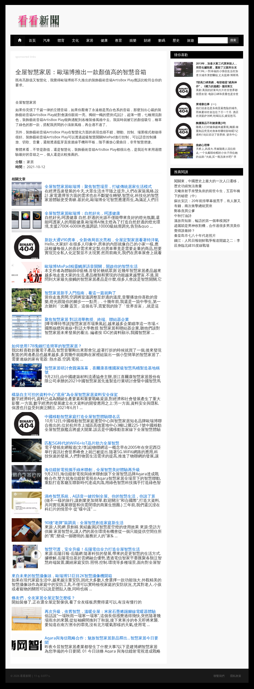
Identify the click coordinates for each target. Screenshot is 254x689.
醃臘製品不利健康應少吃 (211, 123)
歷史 (176, 40)
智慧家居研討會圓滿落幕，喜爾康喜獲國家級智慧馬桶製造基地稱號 (102, 370)
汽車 (46, 40)
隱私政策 (235, 676)
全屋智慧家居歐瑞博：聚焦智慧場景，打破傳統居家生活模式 (98, 186)
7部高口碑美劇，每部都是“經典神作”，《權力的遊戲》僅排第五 (216, 84)
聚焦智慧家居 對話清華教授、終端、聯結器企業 (87, 319)
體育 (61, 40)
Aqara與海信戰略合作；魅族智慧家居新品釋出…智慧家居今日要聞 (101, 640)
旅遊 (190, 40)
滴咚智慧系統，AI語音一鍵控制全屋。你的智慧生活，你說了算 (100, 496)
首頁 (32, 40)
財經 (147, 40)
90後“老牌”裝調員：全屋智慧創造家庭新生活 (84, 522)
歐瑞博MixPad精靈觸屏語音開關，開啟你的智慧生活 (91, 266)
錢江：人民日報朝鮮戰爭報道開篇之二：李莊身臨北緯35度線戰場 (207, 243)
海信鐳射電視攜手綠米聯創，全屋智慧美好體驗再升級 (92, 469)
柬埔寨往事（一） (207, 104)
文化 (75, 40)
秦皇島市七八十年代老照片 (195, 235)
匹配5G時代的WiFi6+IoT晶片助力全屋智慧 (82, 443)
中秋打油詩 (182, 215)
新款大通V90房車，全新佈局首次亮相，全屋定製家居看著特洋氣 (102, 239)
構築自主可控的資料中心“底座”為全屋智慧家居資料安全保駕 (65, 394)
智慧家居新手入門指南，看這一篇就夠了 (80, 293)
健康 (104, 40)
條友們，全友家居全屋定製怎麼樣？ (43, 597)
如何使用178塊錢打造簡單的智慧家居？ (47, 346)
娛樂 (132, 40)
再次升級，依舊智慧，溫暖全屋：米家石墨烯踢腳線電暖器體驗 (100, 611)
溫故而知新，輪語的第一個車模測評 (202, 220)
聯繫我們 (219, 676)
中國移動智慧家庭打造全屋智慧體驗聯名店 (82, 416)
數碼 (161, 40)
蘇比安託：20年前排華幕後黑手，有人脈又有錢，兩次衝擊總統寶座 (207, 203)
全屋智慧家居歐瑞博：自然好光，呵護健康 (82, 213)
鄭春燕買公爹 (184, 210)
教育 (118, 40)
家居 (89, 40)
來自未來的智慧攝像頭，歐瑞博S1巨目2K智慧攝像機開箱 (62, 575)
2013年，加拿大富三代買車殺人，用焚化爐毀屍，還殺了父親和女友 (216, 65)
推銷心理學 (203, 145)
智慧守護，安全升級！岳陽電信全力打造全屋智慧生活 (92, 549)
